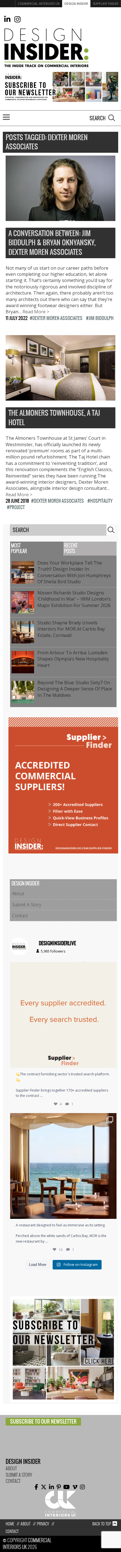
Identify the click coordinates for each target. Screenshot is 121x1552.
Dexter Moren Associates (57, 318)
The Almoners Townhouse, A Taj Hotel (54, 417)
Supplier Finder (105, 3)
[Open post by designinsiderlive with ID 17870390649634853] (63, 1166)
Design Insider (76, 3)
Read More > (36, 312)
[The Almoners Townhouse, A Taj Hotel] (60, 397)
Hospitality (101, 501)
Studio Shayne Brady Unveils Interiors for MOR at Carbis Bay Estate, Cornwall (71, 629)
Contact (20, 916)
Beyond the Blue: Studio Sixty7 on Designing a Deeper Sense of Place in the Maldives (74, 688)
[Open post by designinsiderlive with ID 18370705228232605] (63, 1015)
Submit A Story (26, 905)
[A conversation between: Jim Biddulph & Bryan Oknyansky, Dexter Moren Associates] (60, 218)
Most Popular (19, 548)
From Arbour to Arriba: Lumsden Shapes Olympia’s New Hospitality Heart (73, 659)
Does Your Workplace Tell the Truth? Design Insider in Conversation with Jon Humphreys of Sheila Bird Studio (74, 572)
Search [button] (111, 117)
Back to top (101, 1524)
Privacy (43, 1524)
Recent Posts (70, 548)
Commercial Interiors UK (39, 3)
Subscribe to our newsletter (43, 1421)
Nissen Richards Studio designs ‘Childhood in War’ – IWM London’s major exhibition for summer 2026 (75, 599)
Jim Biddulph (101, 318)
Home (10, 1524)
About (18, 893)
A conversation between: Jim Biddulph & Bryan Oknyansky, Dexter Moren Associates (52, 243)
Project (17, 507)
